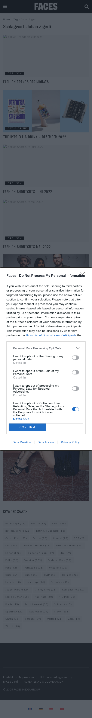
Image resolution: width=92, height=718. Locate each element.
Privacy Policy (70, 442)
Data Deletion (22, 442)
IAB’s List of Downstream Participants (51, 335)
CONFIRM (27, 427)
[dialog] (46, 359)
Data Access (46, 442)
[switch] (75, 357)
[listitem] (46, 348)
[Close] (84, 276)
